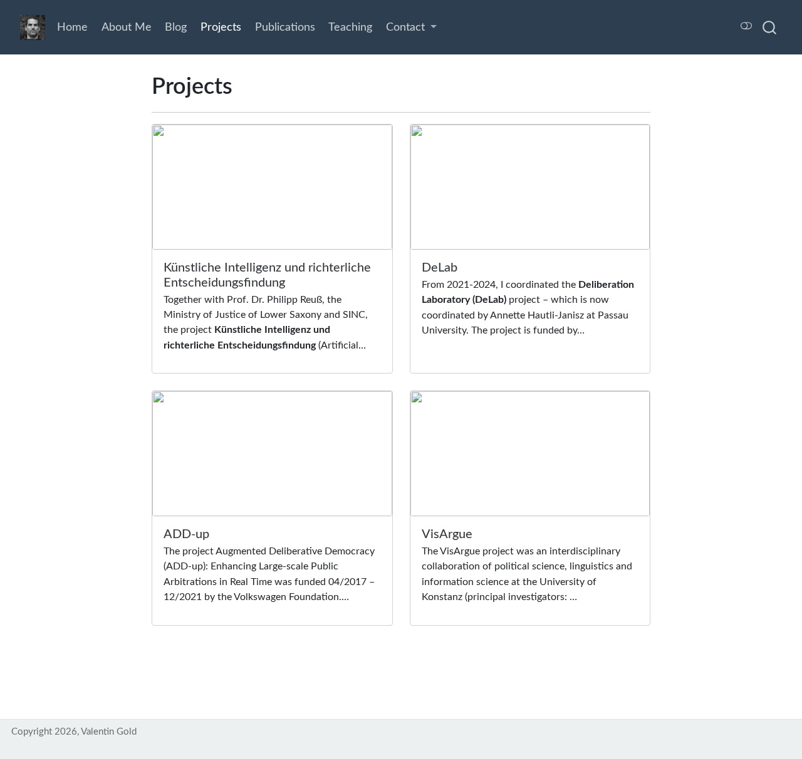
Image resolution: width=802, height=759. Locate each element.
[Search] (769, 27)
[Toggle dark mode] (745, 27)
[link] (411, 28)
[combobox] (770, 27)
